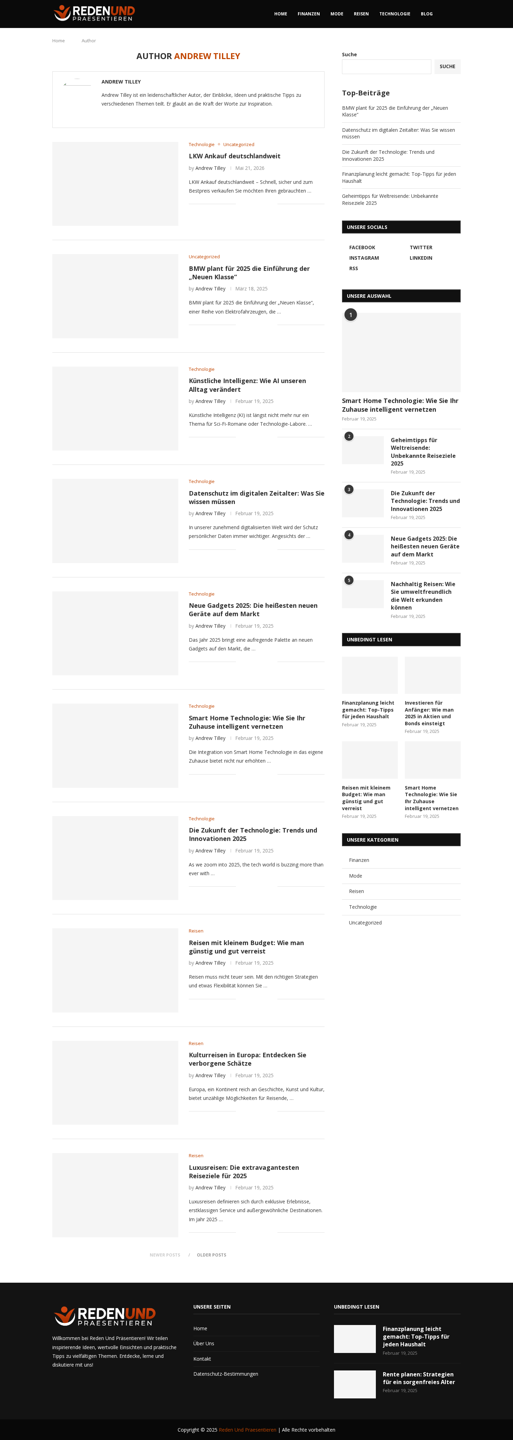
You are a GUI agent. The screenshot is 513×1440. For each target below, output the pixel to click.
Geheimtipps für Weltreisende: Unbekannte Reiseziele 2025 (423, 451)
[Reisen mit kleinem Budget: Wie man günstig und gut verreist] (115, 970)
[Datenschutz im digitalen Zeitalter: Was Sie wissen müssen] (115, 521)
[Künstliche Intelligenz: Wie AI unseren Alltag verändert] (115, 409)
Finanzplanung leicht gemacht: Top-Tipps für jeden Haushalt (368, 709)
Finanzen (309, 14)
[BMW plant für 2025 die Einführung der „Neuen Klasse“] (115, 296)
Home (280, 14)
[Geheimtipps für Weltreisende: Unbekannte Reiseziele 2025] (363, 450)
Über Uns (203, 1343)
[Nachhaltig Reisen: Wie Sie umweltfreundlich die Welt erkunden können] (363, 594)
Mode (336, 14)
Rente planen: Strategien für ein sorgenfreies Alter (419, 1378)
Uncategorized (365, 922)
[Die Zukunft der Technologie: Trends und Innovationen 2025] (115, 858)
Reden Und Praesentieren (247, 1429)
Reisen (361, 14)
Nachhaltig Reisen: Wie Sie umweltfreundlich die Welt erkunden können (423, 595)
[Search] (457, 14)
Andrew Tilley (121, 82)
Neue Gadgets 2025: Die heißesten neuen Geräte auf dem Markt (253, 609)
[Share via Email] (272, 204)
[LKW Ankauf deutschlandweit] (115, 184)
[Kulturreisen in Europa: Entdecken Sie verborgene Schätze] (115, 1083)
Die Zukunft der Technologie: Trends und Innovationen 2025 (425, 501)
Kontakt (202, 1358)
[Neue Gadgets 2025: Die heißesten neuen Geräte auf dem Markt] (115, 633)
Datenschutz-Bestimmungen (225, 1373)
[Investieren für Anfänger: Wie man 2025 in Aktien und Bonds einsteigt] (433, 675)
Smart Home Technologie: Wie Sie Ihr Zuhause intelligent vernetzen (247, 722)
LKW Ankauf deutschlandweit (235, 156)
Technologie (394, 14)
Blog (427, 14)
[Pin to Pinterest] (265, 204)
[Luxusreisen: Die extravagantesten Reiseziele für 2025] (115, 1195)
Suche (349, 54)
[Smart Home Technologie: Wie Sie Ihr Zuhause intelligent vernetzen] (115, 745)
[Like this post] (241, 204)
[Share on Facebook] (250, 204)
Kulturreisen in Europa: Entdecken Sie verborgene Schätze (247, 1059)
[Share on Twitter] (257, 204)
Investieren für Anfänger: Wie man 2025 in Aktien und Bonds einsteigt (429, 713)
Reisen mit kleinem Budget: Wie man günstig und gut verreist (246, 946)
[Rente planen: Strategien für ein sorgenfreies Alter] (355, 1384)
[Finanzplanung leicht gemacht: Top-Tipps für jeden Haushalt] (370, 675)
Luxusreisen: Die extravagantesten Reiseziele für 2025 (244, 1171)
